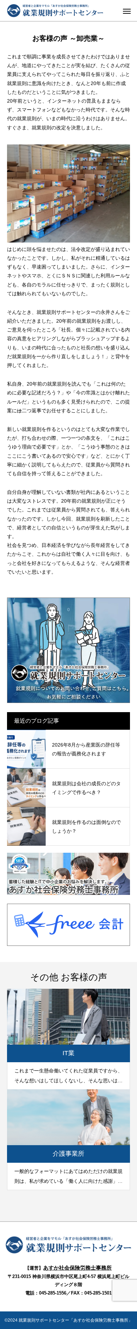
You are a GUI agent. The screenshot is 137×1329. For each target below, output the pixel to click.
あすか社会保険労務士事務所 (77, 1268)
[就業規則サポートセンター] (69, 1252)
